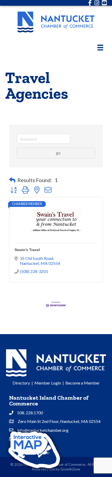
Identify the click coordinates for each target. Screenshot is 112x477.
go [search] (58, 152)
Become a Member (82, 382)
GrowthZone (70, 469)
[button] (12, 180)
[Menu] (100, 47)
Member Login (47, 382)
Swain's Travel (27, 250)
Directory (21, 382)
